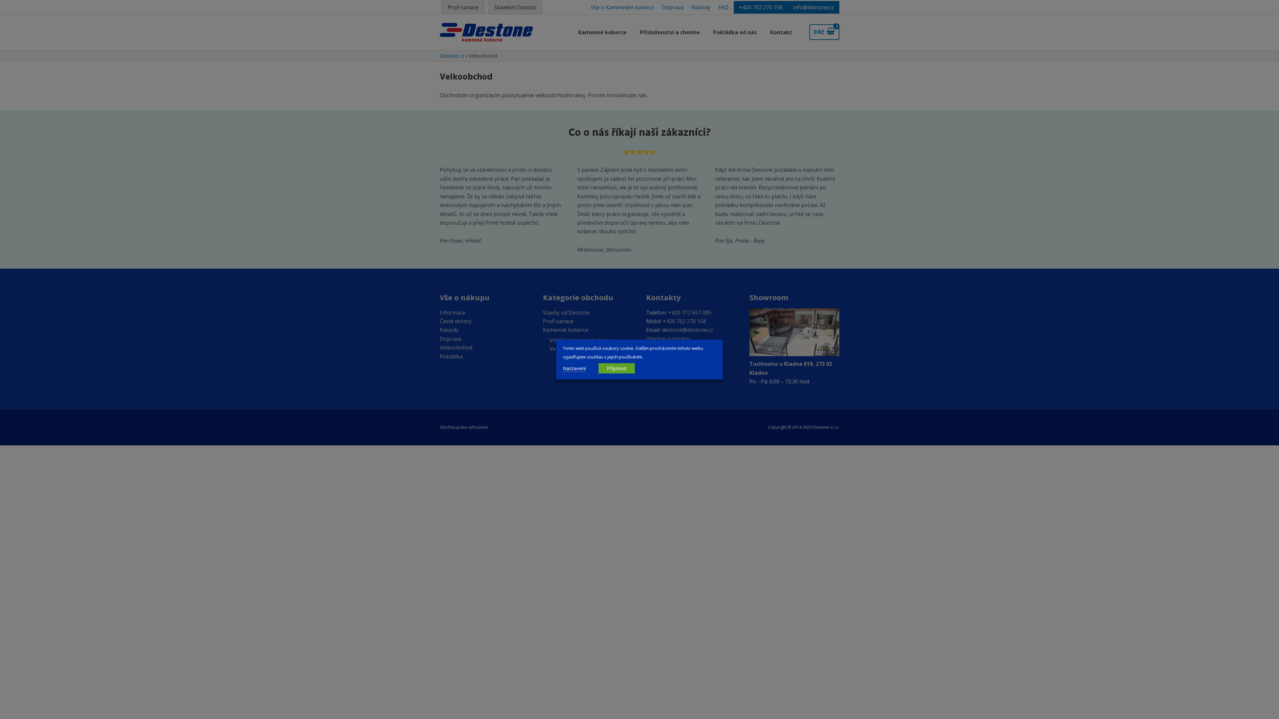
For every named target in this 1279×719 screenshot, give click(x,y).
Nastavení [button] (574, 368)
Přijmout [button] (617, 368)
